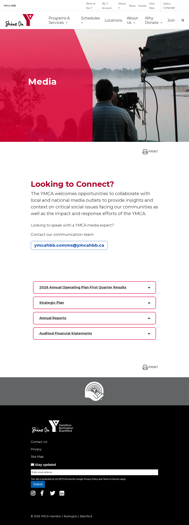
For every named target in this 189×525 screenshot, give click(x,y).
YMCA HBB (10, 5)
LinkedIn (64, 493)
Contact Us (39, 442)
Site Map (37, 456)
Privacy (36, 449)
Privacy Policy (91, 479)
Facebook (45, 493)
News (132, 5)
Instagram (35, 493)
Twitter (52, 493)
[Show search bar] (183, 20)
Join (171, 20)
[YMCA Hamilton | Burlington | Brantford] (20, 20)
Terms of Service (111, 479)
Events (142, 5)
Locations (113, 20)
